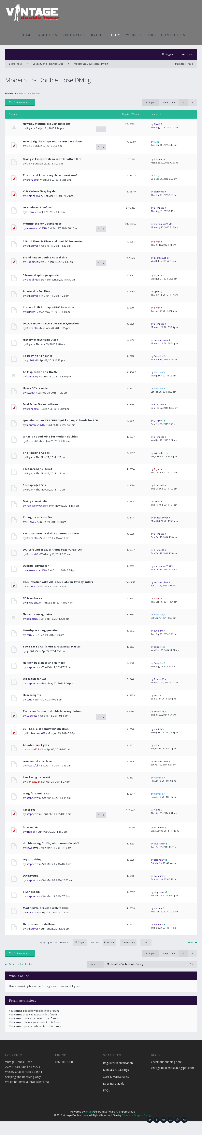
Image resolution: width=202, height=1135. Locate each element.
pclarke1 (31, 312)
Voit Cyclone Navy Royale (39, 191)
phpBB (89, 1111)
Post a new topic (22, 102)
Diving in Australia (35, 501)
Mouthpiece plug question (41, 630)
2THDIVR (158, 420)
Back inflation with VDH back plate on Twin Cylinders (58, 582)
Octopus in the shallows (39, 924)
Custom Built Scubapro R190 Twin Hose (48, 307)
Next (190, 942)
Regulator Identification (118, 1063)
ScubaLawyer (161, 517)
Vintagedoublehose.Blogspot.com (172, 1068)
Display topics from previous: (53, 942)
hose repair (30, 827)
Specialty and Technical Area (48, 63)
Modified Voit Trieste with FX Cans (45, 908)
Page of (169, 102)
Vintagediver (34, 196)
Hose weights (32, 695)
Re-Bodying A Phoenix (37, 356)
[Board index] (32, 12)
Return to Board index (20, 964)
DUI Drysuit (30, 875)
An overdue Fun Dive (36, 291)
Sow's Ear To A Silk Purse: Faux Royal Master (51, 646)
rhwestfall (32, 765)
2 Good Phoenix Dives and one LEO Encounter (53, 241)
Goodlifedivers (35, 262)
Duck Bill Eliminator (36, 566)
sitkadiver (32, 245)
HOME (27, 35)
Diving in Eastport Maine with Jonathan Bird (52, 159)
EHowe (30, 212)
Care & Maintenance (116, 1076)
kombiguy (32, 376)
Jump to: (95, 964)
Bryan (30, 128)
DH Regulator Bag (35, 679)
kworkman (159, 843)
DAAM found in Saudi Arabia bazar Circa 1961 (52, 549)
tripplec (30, 831)
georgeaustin (161, 257)
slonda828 (32, 749)
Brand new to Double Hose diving (45, 257)
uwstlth (30, 392)
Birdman (158, 159)
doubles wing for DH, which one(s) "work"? (51, 843)
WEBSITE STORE (141, 35)
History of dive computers (40, 339)
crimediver (160, 452)
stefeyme (159, 191)
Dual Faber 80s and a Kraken (41, 404)
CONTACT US (173, 35)
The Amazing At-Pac (36, 452)
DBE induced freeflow (37, 207)
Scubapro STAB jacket (37, 469)
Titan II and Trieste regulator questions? (50, 175)
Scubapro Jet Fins (34, 485)
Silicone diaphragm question (42, 275)
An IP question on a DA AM (40, 372)
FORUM (114, 35)
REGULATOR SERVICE (82, 35)
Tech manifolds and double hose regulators (52, 711)
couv (29, 635)
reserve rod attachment (39, 761)
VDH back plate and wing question (46, 729)
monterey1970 (35, 425)
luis (29, 93)
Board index (15, 63)
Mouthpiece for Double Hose (42, 223)
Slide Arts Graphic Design (137, 1115)
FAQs (106, 1090)
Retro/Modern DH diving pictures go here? (51, 533)
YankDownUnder (36, 505)
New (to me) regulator (37, 614)
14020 (157, 501)
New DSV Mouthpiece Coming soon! (46, 124)
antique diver (161, 339)
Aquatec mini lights (36, 745)
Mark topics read (184, 63)
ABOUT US (47, 35)
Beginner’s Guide (113, 1083)
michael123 (33, 602)
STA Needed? (31, 892)
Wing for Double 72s (36, 793)
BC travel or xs (32, 598)
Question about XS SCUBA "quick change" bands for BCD (60, 420)
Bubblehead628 (35, 733)
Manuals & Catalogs (116, 1070)
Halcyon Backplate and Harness (44, 662)
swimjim (158, 630)
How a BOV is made (35, 388)
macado (31, 912)
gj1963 (157, 291)
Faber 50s (29, 809)
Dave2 (157, 124)
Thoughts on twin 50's (37, 517)
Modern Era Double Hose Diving (91, 63)
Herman (36, 93)
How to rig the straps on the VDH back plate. (52, 141)
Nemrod (22, 93)
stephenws (33, 667)
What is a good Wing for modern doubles (50, 436)
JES (155, 745)
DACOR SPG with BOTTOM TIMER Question (51, 323)
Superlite (159, 356)
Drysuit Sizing (32, 859)
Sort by (95, 942)
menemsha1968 (36, 228)
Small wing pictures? (36, 777)
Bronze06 (32, 179)
